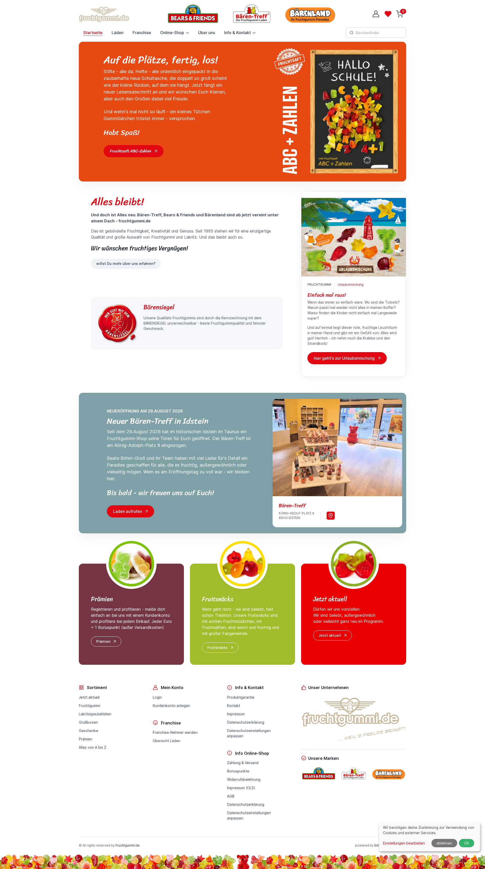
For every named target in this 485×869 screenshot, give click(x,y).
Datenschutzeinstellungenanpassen (249, 733)
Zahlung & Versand (242, 763)
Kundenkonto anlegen (171, 705)
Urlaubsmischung (350, 284)
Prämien (103, 641)
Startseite (93, 32)
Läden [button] (118, 32)
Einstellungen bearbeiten (404, 843)
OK (466, 843)
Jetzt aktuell (330, 635)
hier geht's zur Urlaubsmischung (344, 358)
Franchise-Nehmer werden (175, 732)
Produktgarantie (240, 697)
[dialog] (429, 836)
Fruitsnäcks (217, 647)
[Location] (331, 516)
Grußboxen (88, 722)
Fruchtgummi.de (127, 845)
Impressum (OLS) (241, 788)
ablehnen (444, 843)
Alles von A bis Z (92, 747)
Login (157, 697)
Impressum (236, 714)
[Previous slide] (284, 447)
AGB (230, 796)
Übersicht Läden (166, 741)
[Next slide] (391, 447)
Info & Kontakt (237, 32)
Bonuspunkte (238, 771)
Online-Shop (172, 32)
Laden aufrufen (127, 511)
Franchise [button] (142, 32)
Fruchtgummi (89, 705)
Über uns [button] (206, 32)
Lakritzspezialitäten (95, 714)
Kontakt (233, 705)
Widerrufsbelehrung (243, 779)
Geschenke (88, 730)
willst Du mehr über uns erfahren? (125, 263)
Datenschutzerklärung (245, 722)
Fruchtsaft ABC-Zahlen (130, 151)
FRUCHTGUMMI (319, 284)
